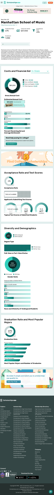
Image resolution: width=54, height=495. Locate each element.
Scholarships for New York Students (22, 428)
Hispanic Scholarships (19, 432)
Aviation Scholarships (18, 457)
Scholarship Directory (5, 413)
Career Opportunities (40, 459)
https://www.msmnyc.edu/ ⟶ (9, 25)
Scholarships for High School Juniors (22, 411)
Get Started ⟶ (11, 143)
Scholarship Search (5, 411)
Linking (36, 461)
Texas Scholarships (40, 418)
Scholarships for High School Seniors (22, 409)
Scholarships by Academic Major (43, 437)
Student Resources (5, 426)
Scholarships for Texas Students (21, 422)
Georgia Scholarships (40, 428)
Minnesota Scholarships (41, 434)
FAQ (36, 454)
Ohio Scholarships (39, 432)
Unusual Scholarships (18, 449)
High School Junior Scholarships (43, 411)
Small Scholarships (40, 441)
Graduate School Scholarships (21, 416)
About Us (37, 452)
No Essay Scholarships (19, 447)
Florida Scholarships (40, 422)
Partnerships (38, 457)
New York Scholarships (40, 424)
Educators (2, 428)
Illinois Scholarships (40, 426)
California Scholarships (40, 420)
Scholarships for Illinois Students (21, 426)
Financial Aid (3, 419)
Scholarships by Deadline (41, 436)
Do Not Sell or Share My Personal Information (27, 492)
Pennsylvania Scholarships (41, 430)
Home (2, 409)
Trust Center (38, 469)
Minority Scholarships (18, 430)
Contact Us (38, 456)
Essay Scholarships (18, 445)
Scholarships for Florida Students (21, 424)
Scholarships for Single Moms (20, 437)
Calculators (3, 424)
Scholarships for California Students (22, 420)
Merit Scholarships (18, 441)
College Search (19, 6)
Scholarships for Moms (19, 436)
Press (1, 432)
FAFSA (2, 420)
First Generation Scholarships (20, 439)
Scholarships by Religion (41, 439)
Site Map (37, 463)
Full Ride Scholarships (18, 443)
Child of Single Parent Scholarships (43, 443)
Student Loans (4, 422)
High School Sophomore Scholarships (41, 413)
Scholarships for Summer (19, 451)
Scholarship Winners (5, 415)
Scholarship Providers (5, 430)
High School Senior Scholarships (43, 409)
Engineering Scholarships (19, 455)
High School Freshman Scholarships (44, 416)
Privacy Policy (38, 465)
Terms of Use (38, 467)
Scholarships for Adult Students (21, 418)
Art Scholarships (17, 453)
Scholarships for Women (19, 434)
